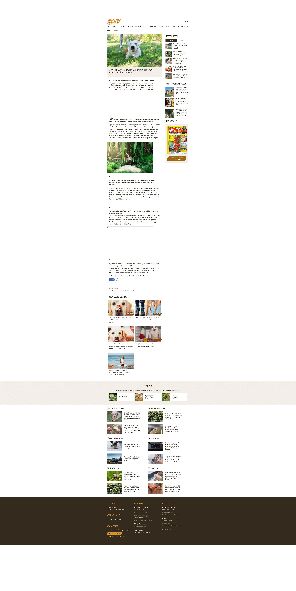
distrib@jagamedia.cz (141, 526)
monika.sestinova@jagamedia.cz (144, 512)
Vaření (168, 26)
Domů (108, 30)
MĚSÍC (182, 40)
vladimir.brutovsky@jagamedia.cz (171, 525)
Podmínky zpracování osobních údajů (116, 509)
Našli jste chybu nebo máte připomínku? (122, 291)
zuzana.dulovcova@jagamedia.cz (144, 520)
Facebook (112, 519)
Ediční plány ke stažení (167, 529)
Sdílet (112, 279)
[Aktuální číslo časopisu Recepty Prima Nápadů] (177, 155)
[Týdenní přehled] (117, 279)
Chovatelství (151, 26)
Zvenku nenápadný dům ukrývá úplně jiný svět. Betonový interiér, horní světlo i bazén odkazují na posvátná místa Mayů (182, 112)
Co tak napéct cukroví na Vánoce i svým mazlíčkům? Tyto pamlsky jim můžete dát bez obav (121, 320)
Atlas (183, 26)
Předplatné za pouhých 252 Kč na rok (177, 158)
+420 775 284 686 (168, 512)
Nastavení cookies (111, 507)
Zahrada (130, 26)
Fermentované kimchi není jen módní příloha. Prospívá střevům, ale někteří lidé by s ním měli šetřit (182, 101)
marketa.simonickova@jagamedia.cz (172, 515)
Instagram (119, 519)
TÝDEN (171, 40)
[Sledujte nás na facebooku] (185, 21)
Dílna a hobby (140, 26)
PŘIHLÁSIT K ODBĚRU (114, 533)
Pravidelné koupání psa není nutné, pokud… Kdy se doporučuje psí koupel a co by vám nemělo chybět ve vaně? (121, 346)
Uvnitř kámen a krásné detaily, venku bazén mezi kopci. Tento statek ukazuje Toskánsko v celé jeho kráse (182, 91)
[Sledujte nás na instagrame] (188, 21)
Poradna (176, 26)
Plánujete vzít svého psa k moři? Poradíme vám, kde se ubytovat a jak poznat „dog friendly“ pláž (119, 372)
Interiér (121, 26)
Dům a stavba (111, 26)
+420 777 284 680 (168, 523)
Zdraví (161, 26)
